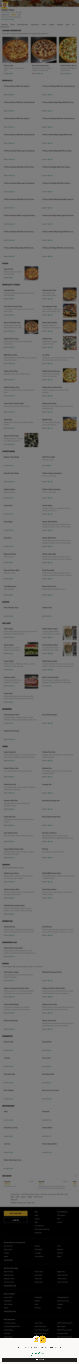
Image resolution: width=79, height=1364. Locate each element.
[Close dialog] (75, 1341)
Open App (40, 1360)
